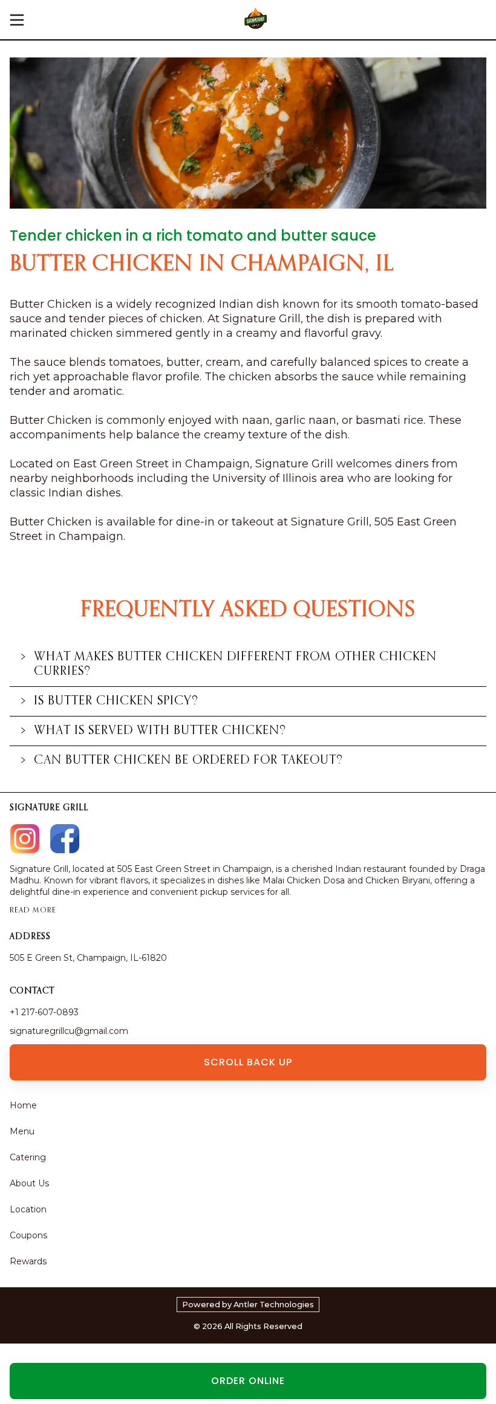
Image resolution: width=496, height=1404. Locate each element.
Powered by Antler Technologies (248, 1304)
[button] (248, 664)
